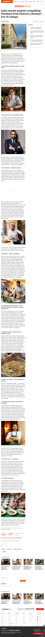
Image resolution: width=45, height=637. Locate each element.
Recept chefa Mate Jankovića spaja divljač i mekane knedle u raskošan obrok (36, 32)
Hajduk (9, 618)
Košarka (9, 621)
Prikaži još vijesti (36, 47)
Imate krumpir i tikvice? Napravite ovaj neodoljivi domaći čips (36, 44)
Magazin (17, 613)
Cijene (38, 1)
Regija (2, 618)
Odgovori (23, 621)
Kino (30, 618)
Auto (16, 623)
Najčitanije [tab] (36, 24)
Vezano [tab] (41, 24)
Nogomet (9, 614)
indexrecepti (9, 549)
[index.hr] (7, 1)
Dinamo (9, 616)
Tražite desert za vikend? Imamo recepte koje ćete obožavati (36, 28)
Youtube (39, 616)
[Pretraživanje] (43, 4)
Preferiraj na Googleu (39, 21)
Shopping (16, 614)
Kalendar (23, 623)
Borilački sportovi (11, 623)
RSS (30, 621)
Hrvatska (2, 616)
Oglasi (34, 1)
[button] (2, 561)
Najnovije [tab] (30, 24)
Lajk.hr (23, 618)
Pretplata (16, 1)
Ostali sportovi (10, 625)
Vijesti (22, 1)
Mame (16, 621)
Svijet (2, 614)
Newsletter (38, 625)
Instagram (40, 618)
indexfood (4, 551)
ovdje (5, 538)
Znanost (2, 625)
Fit (15, 625)
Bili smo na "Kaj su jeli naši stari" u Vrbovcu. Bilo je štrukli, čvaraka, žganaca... (36, 36)
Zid (19, 1)
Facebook (40, 614)
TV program (32, 616)
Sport (26, 1)
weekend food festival (17, 549)
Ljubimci (16, 618)
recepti (3, 549)
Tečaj (31, 614)
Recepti (23, 616)
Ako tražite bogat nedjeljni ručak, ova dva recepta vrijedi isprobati (36, 41)
